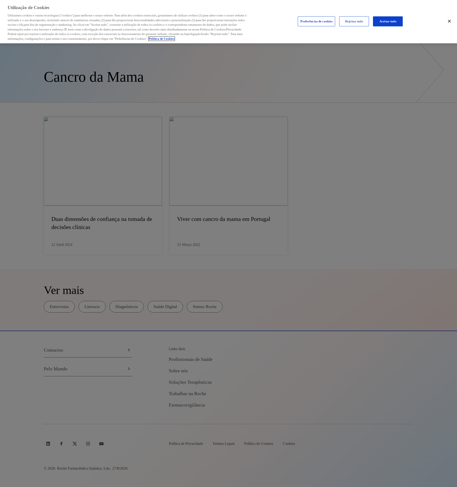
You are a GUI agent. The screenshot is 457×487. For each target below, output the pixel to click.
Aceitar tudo (388, 21)
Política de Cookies (161, 38)
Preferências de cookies (316, 21)
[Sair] (449, 21)
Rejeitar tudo (354, 21)
